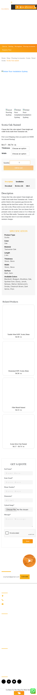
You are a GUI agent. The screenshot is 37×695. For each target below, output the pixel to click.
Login (22, 7)
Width (4, 153)
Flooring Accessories (29, 46)
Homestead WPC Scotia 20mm (18, 371)
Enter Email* (8, 478)
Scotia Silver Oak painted (18, 444)
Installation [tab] (20, 181)
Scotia (28, 58)
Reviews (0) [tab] (19, 186)
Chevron (4, 46)
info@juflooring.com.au (12, 604)
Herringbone (18, 46)
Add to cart (18, 168)
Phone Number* (9, 487)
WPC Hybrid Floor (8, 667)
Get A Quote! (29, 7)
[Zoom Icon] (18, 87)
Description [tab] (9, 181)
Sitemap (4, 639)
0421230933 (16, 2)
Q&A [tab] (28, 186)
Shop (8, 58)
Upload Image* (9, 505)
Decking (10, 46)
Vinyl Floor (5, 664)
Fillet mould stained (18, 407)
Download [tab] (8, 186)
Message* (7, 515)
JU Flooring (5, 616)
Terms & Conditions (8, 636)
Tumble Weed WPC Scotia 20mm (18, 334)
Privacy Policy (6, 633)
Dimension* (8, 496)
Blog (3, 623)
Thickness (6, 148)
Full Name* (8, 469)
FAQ (3, 626)
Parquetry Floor (6, 50)
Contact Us (5, 629)
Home (4, 58)
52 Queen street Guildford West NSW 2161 (19, 596)
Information (5, 619)
